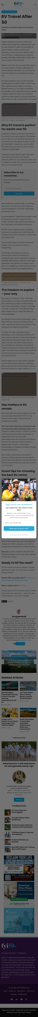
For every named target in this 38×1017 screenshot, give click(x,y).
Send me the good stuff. (19, 528)
